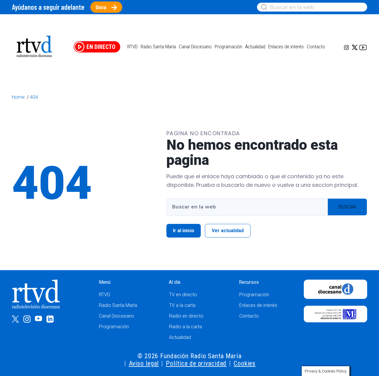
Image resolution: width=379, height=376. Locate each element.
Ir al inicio (183, 230)
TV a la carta (182, 305)
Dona (101, 7)
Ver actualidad (228, 230)
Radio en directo (186, 316)
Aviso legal (144, 363)
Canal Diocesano (195, 47)
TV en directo (183, 294)
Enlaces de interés (286, 47)
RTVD (104, 294)
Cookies (245, 363)
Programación (114, 326)
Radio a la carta (185, 326)
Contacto (316, 47)
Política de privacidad (196, 363)
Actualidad (255, 47)
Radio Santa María (158, 47)
